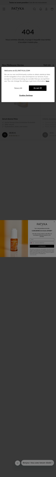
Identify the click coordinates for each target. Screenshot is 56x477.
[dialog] (28, 84)
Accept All (38, 88)
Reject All (18, 88)
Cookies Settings (26, 95)
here (47, 81)
